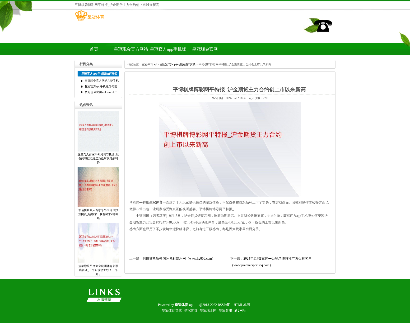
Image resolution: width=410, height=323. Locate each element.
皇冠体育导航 (172, 310)
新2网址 (240, 310)
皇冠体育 (190, 310)
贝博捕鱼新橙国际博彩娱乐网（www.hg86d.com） (179, 258)
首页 (94, 49)
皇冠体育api (149, 64)
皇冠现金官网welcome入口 (205, 51)
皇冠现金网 (208, 310)
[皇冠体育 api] (89, 20)
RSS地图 (224, 305)
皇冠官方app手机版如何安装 (168, 51)
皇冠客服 (225, 310)
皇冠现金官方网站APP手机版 (131, 51)
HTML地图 (242, 305)
